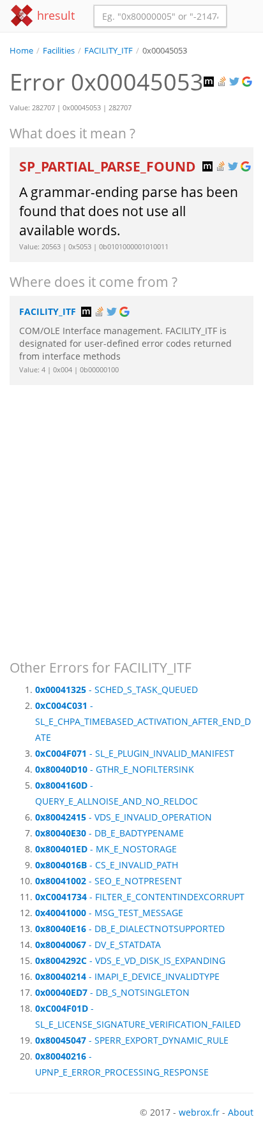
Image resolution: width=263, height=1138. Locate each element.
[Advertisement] (131, 516)
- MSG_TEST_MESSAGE (109, 913)
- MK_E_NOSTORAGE (106, 849)
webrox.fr (199, 1112)
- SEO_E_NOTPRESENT (108, 881)
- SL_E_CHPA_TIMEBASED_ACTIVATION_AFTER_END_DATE (143, 721)
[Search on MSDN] (210, 82)
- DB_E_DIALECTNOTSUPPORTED (130, 929)
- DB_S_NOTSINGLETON (112, 992)
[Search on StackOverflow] (222, 82)
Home (21, 50)
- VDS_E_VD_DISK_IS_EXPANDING (130, 960)
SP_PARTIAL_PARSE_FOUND (109, 166)
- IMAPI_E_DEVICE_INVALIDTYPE (127, 976)
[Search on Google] (248, 82)
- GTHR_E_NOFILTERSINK (114, 769)
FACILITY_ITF (108, 50)
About (240, 1112)
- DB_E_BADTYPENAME (109, 833)
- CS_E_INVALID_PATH (106, 865)
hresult (54, 15)
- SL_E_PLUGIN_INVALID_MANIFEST (134, 753)
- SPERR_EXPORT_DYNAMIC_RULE (132, 1040)
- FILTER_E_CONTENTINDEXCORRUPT (139, 897)
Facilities (59, 50)
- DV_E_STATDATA (98, 944)
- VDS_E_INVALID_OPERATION (123, 817)
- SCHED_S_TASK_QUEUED (116, 689)
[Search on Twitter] (235, 82)
